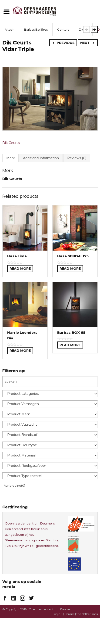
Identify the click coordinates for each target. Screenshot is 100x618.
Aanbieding (14, 485)
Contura (63, 29)
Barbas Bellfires (36, 29)
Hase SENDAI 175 (73, 256)
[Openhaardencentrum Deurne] (34, 11)
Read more (20, 268)
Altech (9, 29)
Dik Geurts (11, 143)
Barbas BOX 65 (71, 332)
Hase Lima (17, 256)
